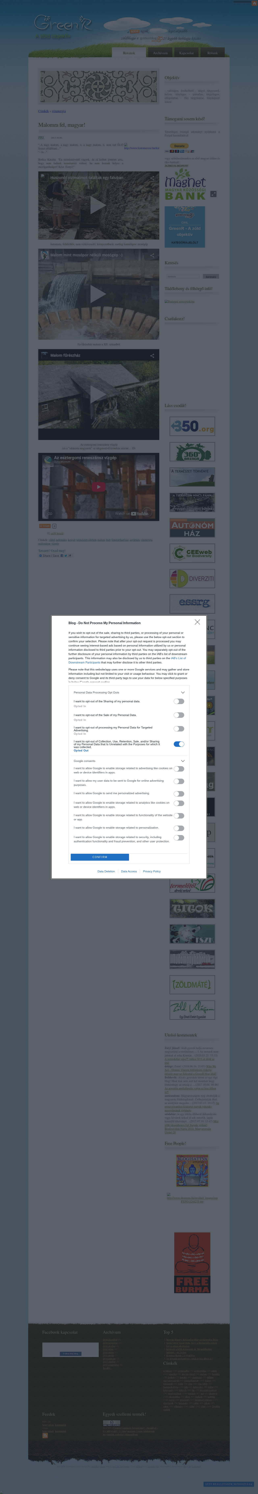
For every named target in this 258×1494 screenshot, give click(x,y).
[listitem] (129, 692)
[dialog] (129, 747)
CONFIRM (100, 857)
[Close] (199, 623)
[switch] (179, 701)
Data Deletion (106, 871)
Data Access (129, 871)
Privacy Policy (152, 871)
